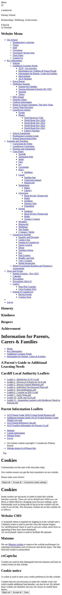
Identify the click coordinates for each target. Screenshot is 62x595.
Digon (21, 247)
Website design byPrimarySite (21, 448)
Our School (12, 40)
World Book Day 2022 (34, 125)
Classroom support (32, 180)
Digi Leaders (24, 255)
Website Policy (13, 435)
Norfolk (22, 154)
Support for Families (27, 86)
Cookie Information (16, 433)
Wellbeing (23, 227)
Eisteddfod (29, 206)
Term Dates (18, 55)
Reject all (6, 482)
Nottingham (23, 185)
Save (26, 592)
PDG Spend (18, 97)
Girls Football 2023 (27, 289)
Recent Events (25, 294)
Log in (10, 302)
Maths (27, 188)
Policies (16, 63)
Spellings (28, 172)
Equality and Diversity (28, 237)
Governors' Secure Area (23, 53)
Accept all (17, 482)
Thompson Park (25, 156)
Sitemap (10, 430)
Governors (17, 50)
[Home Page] (2, 5)
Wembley (22, 221)
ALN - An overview (27, 68)
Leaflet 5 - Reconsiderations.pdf (21, 390)
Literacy (28, 190)
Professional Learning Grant (25, 136)
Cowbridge (23, 167)
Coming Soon (24, 297)
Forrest (21, 208)
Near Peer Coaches (27, 286)
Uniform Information (22, 102)
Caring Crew (24, 240)
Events (21, 112)
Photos (21, 115)
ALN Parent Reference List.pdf (21, 423)
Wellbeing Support (21, 84)
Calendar (17, 276)
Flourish (22, 92)
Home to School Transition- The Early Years (33, 104)
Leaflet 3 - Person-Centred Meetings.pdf (25, 384)
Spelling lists (30, 177)
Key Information (14, 60)
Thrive (21, 94)
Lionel (21, 175)
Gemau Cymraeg (32, 219)
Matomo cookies (16, 544)
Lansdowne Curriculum (23, 146)
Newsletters (18, 279)
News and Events (15, 271)
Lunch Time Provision (23, 107)
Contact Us (18, 58)
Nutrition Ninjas (25, 250)
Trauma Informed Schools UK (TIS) (35, 89)
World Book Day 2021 (34, 128)
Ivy (19, 164)
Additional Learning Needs (25, 66)
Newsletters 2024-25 (22, 281)
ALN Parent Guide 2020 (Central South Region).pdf (31, 415)
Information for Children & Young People (37, 71)
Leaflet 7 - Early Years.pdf (19, 395)
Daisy (21, 169)
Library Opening (32, 130)
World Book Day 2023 (34, 123)
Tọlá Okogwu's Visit (33, 117)
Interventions (24, 76)
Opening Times (20, 99)
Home (10, 348)
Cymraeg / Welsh (26, 232)
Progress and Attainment (24, 149)
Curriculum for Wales (22, 143)
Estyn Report (19, 81)
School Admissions (21, 133)
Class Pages (18, 151)
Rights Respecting (26, 263)
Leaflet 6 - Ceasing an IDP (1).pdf (22, 392)
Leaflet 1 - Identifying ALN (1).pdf (23, 379)
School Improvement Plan (24, 138)
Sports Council (25, 245)
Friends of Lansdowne (28, 242)
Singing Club (30, 203)
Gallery (16, 284)
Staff (15, 47)
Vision (16, 45)
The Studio (23, 229)
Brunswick (23, 224)
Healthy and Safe (26, 258)
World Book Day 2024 (34, 120)
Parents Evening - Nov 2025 (26, 273)
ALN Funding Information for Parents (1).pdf (27, 425)
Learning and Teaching (17, 141)
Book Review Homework (36, 195)
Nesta (21, 159)
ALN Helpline (25, 79)
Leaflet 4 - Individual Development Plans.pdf (27, 387)
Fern (20, 162)
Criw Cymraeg (25, 260)
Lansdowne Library (22, 110)
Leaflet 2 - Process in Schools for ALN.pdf (26, 382)
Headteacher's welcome (23, 42)
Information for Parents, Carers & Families (37, 73)
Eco (20, 253)
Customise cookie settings (35, 482)
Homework (29, 182)
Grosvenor (23, 193)
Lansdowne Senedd (22, 234)
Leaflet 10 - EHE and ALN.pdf (21, 397)
